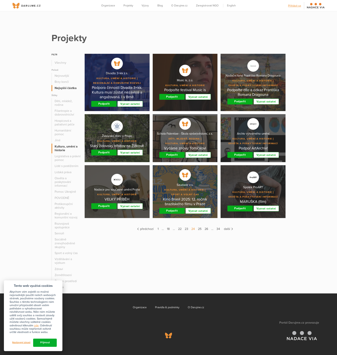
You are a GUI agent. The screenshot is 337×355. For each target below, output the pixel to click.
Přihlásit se (294, 5)
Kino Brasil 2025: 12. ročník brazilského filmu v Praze (185, 201)
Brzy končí (62, 82)
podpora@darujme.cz (29, 341)
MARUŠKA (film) (253, 201)
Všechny (60, 63)
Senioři (59, 233)
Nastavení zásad (21, 342)
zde (36, 325)
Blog (160, 5)
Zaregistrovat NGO (207, 5)
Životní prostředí (66, 281)
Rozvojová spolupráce (62, 225)
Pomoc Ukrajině (65, 192)
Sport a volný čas (66, 253)
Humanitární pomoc (63, 132)
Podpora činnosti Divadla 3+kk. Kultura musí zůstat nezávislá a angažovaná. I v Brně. (117, 92)
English (231, 5)
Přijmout (45, 342)
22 (180, 229)
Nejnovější (62, 76)
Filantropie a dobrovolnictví (64, 113)
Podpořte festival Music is (185, 90)
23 (186, 229)
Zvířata (59, 287)
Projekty (128, 5)
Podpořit (104, 103)
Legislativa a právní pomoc (68, 158)
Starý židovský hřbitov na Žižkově (117, 146)
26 (206, 229)
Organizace (108, 5)
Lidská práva (63, 172)
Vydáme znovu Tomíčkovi (185, 148)
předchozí (146, 229)
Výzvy (145, 5)
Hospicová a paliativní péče (64, 122)
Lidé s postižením (66, 166)
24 (193, 229)
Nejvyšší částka (66, 88)
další (227, 229)
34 (218, 229)
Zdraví (59, 269)
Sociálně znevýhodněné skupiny (65, 243)
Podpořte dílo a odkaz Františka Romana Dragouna (253, 92)
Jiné (57, 140)
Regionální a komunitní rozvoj (66, 215)
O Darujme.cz (179, 5)
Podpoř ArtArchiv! (253, 148)
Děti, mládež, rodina (64, 103)
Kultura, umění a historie (66, 148)
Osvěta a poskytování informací (63, 182)
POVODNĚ (62, 198)
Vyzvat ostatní (130, 104)
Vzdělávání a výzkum (63, 261)
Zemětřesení (63, 275)
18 (168, 229)
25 (199, 229)
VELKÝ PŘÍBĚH (117, 199)
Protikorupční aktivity (64, 206)
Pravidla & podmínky (167, 307)
